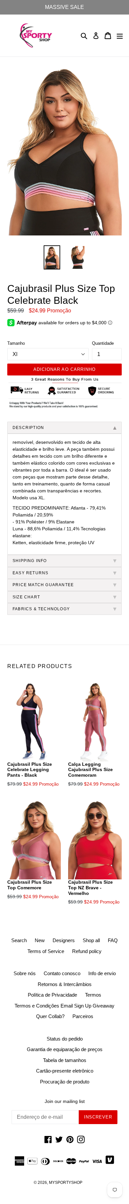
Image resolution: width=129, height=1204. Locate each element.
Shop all (91, 940)
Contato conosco (62, 973)
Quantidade (103, 343)
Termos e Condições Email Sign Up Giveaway (64, 1006)
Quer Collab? (50, 1016)
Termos (93, 995)
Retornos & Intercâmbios (65, 984)
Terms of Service (45, 951)
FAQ (113, 940)
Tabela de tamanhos (64, 1060)
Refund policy (87, 951)
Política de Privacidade (52, 995)
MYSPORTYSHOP (65, 1182)
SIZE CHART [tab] (26, 597)
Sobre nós (25, 973)
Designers (64, 940)
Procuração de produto (64, 1081)
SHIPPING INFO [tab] (30, 560)
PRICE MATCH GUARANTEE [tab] (43, 585)
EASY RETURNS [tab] (30, 573)
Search (19, 940)
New (40, 940)
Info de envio (102, 973)
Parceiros (82, 1016)
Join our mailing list (65, 1101)
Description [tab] (28, 427)
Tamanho (16, 343)
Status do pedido (65, 1039)
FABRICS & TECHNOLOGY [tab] (41, 609)
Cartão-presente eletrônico (64, 1071)
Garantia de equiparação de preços (65, 1049)
